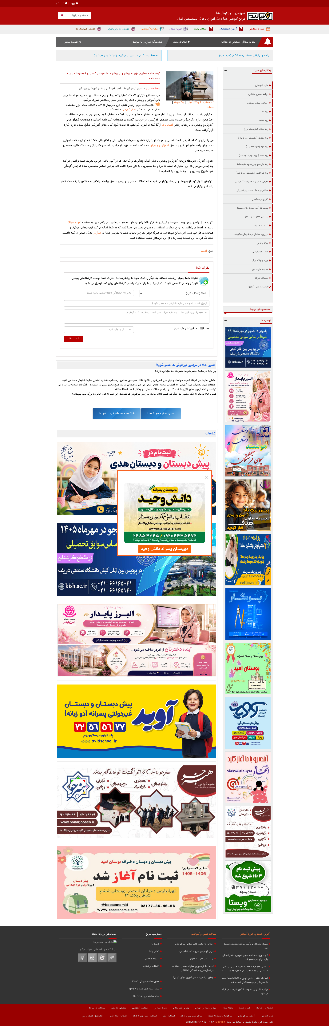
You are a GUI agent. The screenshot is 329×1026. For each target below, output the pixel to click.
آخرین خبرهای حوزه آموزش (255, 934)
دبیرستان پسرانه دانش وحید (164, 548)
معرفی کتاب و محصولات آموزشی (251, 182)
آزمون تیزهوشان (246, 1016)
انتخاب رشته (168, 1016)
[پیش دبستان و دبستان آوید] (136, 721)
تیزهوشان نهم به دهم (191, 1016)
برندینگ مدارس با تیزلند (147, 42)
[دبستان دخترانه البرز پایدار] (248, 396)
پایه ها (265, 112)
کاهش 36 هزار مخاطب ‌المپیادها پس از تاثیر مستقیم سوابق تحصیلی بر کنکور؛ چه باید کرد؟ (245, 969)
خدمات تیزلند (261, 278)
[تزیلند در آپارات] (102, 962)
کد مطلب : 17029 (203, 103)
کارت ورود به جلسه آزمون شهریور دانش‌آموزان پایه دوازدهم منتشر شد (245, 957)
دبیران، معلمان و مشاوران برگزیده (251, 234)
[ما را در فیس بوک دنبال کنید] (82, 962)
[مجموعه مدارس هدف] (248, 505)
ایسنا (204, 251)
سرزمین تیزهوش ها (134, 88)
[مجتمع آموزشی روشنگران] (248, 559)
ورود (73, 3)
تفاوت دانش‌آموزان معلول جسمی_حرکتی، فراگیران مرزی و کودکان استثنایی (192, 968)
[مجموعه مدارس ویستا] (248, 886)
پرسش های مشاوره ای (256, 217)
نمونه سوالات (73, 222)
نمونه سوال (227, 1008)
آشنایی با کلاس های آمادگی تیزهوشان (194, 944)
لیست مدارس (160, 1008)
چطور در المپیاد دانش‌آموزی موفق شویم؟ (193, 978)
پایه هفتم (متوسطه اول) (256, 129)
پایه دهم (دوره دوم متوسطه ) (253, 155)
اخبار (128, 110)
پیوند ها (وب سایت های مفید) (252, 208)
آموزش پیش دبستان (257, 103)
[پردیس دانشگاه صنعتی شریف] (136, 559)
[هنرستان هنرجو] (136, 802)
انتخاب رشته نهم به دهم (145, 1016)
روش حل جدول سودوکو (201, 959)
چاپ (189, 103)
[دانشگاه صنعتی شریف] (248, 347)
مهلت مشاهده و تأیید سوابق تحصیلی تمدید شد (246, 946)
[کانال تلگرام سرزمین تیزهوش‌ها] (112, 962)
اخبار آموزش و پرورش (91, 88)
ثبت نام (60, 3)
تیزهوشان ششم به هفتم (220, 1016)
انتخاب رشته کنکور (118, 1016)
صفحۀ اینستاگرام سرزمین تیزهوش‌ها (126, 55)
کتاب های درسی (260, 252)
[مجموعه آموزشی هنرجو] (248, 832)
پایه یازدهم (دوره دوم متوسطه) (252, 164)
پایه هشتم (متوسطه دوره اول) (253, 138)
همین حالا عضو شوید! (161, 413)
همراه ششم (244, 1008)
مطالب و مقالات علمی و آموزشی (252, 190)
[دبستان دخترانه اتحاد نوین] (248, 777)
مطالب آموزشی (140, 1008)
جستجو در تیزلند (78, 15)
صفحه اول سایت (264, 1008)
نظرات (210, 107)
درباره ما (155, 944)
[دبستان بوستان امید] (136, 882)
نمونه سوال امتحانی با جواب (238, 42)
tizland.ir (220, 1022)
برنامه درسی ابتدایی (258, 94)
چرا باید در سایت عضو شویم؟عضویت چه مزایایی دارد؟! (185, 371)
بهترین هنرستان (181, 1008)
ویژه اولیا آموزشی (259, 260)
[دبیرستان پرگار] (248, 614)
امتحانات (167, 125)
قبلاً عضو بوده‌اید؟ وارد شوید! (116, 413)
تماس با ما (154, 951)
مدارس (96, 232)
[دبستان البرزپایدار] (136, 640)
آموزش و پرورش (160, 145)
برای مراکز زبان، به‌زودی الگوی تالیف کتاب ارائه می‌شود (245, 992)
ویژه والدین (262, 243)
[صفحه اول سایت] (260, 17)
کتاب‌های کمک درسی (92, 1016)
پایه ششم (263, 120)
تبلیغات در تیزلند (151, 966)
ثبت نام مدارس (260, 225)
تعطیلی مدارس (118, 1008)
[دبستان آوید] (248, 723)
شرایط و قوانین (151, 959)
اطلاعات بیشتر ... (179, 42)
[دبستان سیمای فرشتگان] (248, 451)
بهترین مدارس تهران (205, 1008)
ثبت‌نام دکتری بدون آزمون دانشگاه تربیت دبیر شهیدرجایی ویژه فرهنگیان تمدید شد (245, 980)
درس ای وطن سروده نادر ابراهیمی (196, 951)
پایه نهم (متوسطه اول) (257, 147)
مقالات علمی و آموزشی (203, 934)
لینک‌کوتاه (179, 103)
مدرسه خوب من (260, 269)
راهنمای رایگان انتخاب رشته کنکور (244, 55)
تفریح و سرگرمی (260, 199)
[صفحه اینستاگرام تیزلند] (92, 962)
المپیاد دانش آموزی (258, 287)
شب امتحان (267, 1016)
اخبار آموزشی (113, 88)
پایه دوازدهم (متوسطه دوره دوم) (252, 173)
